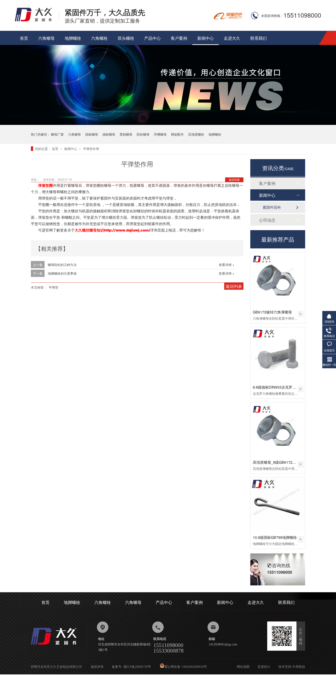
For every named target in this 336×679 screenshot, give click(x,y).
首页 (24, 38)
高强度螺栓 (196, 134)
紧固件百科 (272, 207)
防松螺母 (143, 134)
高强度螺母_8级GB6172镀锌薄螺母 (282, 462)
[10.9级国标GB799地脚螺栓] (278, 504)
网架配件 (177, 134)
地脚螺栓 (73, 38)
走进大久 (232, 38)
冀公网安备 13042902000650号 (185, 666)
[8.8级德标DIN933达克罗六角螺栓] (278, 354)
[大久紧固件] (59, 646)
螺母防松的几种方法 (62, 264)
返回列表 (234, 180)
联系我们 (258, 38)
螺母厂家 (57, 134)
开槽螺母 (160, 134)
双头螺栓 (126, 38)
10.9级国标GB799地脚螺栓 (275, 537)
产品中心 (152, 38)
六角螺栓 (99, 38)
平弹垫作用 (91, 148)
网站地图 (243, 666)
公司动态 (267, 220)
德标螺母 (108, 134)
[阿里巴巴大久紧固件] (228, 18)
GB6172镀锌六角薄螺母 (272, 312)
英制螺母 (126, 134)
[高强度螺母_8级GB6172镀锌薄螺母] (278, 429)
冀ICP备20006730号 (137, 666)
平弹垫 (53, 287)
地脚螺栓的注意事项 (62, 273)
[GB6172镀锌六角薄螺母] (278, 279)
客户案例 (179, 38)
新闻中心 (205, 38)
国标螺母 (91, 134)
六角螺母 (46, 38)
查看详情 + (226, 264)
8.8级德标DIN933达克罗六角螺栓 (280, 387)
